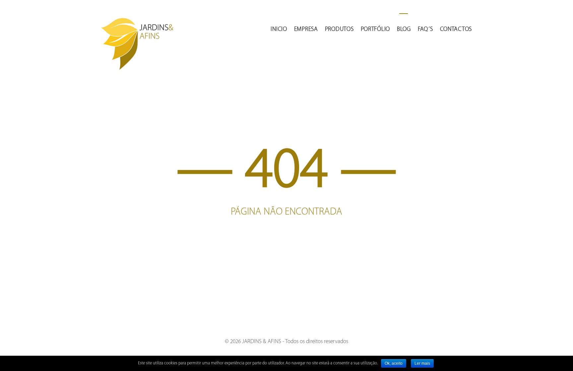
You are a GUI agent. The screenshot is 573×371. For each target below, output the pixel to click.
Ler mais (422, 363)
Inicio (279, 30)
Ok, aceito (394, 363)
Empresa (306, 30)
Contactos (456, 30)
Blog (404, 30)
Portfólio (375, 30)
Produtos (339, 30)
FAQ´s (425, 30)
